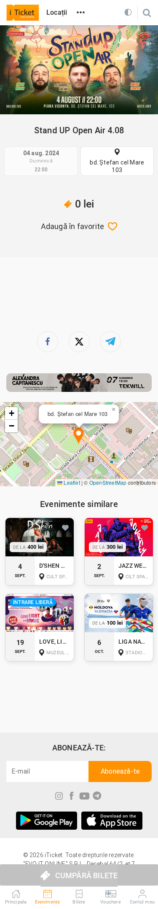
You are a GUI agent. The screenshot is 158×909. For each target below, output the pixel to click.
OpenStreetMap (108, 482)
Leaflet (71, 482)
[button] (78, 436)
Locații (56, 12)
